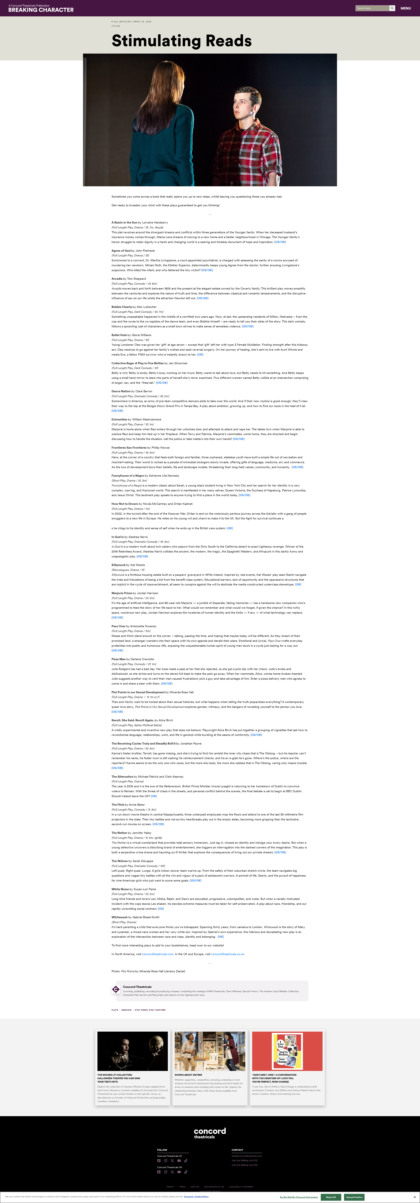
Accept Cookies (354, 1197)
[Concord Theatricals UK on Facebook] (159, 1171)
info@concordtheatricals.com (247, 1156)
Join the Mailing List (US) (244, 1160)
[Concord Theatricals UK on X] (172, 1171)
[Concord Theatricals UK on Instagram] (165, 1171)
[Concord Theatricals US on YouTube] (179, 1160)
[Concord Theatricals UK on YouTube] (179, 1171)
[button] (406, 8)
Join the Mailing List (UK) (245, 1165)
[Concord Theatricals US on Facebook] (159, 1160)
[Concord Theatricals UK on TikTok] (185, 1171)
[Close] (414, 1197)
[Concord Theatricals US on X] (172, 1160)
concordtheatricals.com (157, 954)
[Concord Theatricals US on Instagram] (165, 1160)
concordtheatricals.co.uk (227, 954)
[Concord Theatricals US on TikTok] (185, 1160)
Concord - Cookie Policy (196, 1196)
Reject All (331, 1197)
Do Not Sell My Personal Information (299, 1197)
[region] (210, 1197)
